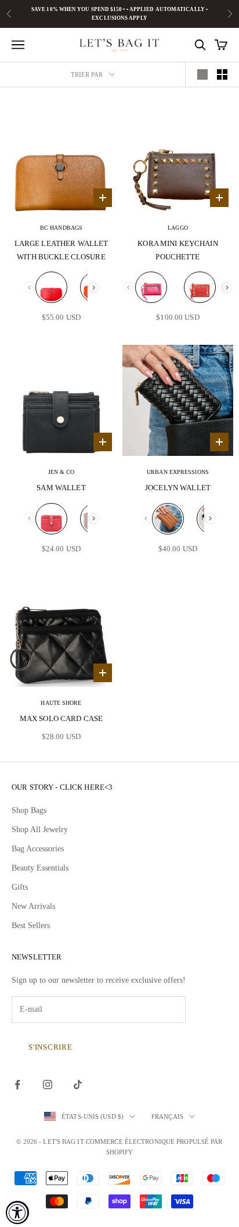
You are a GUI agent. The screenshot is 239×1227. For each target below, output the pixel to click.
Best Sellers (31, 925)
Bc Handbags (61, 227)
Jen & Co (61, 472)
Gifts (20, 887)
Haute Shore (61, 703)
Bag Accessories (38, 848)
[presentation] (93, 287)
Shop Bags (29, 810)
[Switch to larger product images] (202, 74)
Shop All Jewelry (40, 829)
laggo (178, 227)
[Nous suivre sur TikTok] (78, 1084)
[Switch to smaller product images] (222, 74)
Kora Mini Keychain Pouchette (177, 250)
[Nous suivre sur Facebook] (17, 1084)
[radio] (51, 287)
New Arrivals (33, 906)
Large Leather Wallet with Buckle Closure (61, 250)
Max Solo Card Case (61, 718)
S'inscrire (50, 1047)
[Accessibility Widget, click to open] (17, 1212)
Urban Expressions (178, 472)
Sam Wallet (61, 487)
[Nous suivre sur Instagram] (47, 1084)
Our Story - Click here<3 (62, 787)
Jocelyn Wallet (178, 487)
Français (167, 1116)
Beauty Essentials (40, 868)
